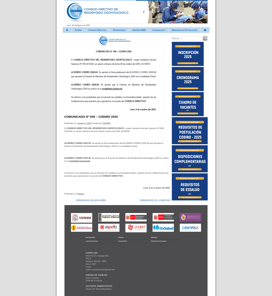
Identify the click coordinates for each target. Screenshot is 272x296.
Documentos (122, 241)
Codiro (78, 30)
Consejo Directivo (97, 30)
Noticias (80, 194)
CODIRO (106, 123)
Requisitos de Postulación (184, 30)
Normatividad (119, 30)
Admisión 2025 (139, 30)
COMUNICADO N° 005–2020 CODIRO (91, 200)
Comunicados (159, 30)
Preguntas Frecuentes (158, 241)
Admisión (154, 237)
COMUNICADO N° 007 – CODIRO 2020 (155, 200)
